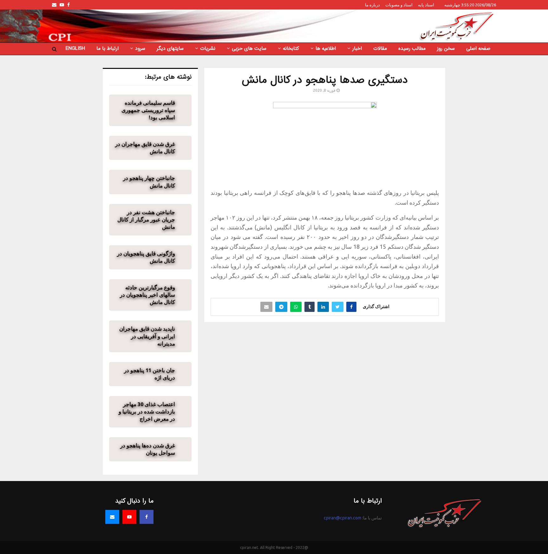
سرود (140, 48)
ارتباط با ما (107, 48)
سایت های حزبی (249, 48)
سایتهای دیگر (170, 48)
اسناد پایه (426, 5)
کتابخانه (291, 48)
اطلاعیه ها (326, 48)
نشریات (207, 48)
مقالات (380, 48)
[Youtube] (129, 517)
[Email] (112, 517)
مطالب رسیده (412, 48)
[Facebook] (146, 517)
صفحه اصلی (478, 48)
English (75, 48)
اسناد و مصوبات (399, 5)
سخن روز (446, 48)
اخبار (357, 48)
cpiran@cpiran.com (342, 517)
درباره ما (372, 5)
